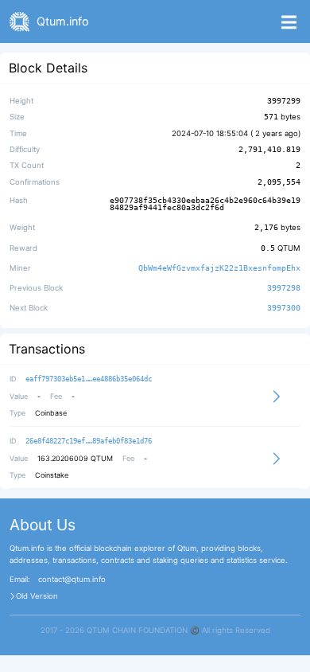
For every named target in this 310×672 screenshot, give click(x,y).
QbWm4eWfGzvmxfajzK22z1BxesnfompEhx (219, 268)
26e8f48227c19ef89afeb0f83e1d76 (88, 441)
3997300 (283, 308)
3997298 (283, 287)
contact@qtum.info (72, 580)
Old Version (37, 596)
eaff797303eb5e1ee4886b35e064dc (88, 379)
